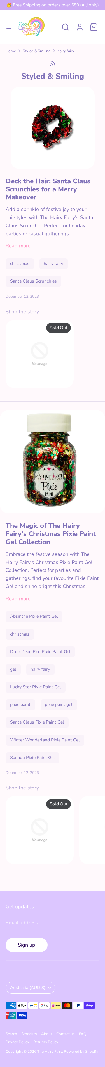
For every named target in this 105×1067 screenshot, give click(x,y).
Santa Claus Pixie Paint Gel (37, 722)
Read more (18, 245)
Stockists (29, 1034)
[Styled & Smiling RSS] (52, 64)
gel (13, 669)
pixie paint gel (59, 704)
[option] (37, 355)
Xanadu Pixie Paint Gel (32, 758)
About (46, 1034)
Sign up (26, 945)
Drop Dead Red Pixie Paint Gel (40, 652)
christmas (19, 263)
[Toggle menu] (9, 27)
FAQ (82, 1034)
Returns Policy (45, 1042)
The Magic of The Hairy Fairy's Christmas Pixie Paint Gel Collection (51, 533)
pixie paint (20, 704)
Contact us (65, 1034)
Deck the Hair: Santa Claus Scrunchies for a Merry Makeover (48, 189)
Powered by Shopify (81, 1051)
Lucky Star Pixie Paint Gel (35, 687)
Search (11, 1034)
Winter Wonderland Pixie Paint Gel (45, 740)
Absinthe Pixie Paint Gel (34, 616)
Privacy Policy (17, 1042)
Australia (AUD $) (27, 988)
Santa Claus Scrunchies (33, 281)
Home (11, 51)
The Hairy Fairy (49, 1051)
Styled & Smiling (37, 51)
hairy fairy (65, 51)
